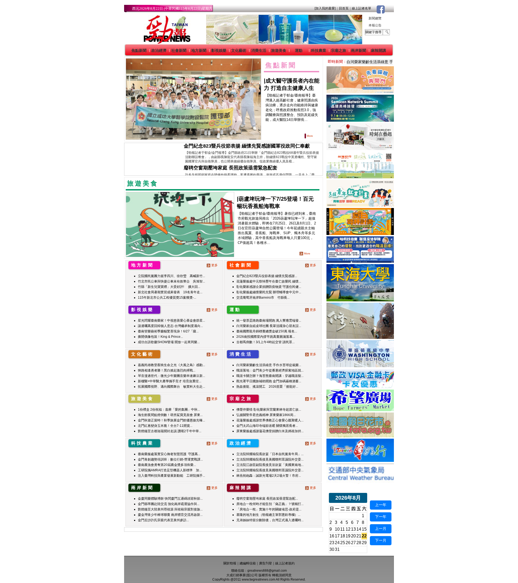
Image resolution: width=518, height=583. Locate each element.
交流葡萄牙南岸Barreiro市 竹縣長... (262, 297)
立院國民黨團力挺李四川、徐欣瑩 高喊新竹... (171, 276)
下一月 (380, 540)
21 (358, 536)
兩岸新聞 (358, 50)
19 (348, 536)
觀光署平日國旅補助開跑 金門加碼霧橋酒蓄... (268, 381)
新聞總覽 (375, 18)
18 (342, 536)
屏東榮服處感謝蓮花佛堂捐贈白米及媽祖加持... (270, 431)
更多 (214, 265)
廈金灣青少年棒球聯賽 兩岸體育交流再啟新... (170, 515)
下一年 (380, 516)
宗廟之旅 (338, 50)
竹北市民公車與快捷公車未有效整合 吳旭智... (171, 281)
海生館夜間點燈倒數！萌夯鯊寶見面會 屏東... (170, 415)
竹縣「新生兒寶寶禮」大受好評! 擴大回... (169, 287)
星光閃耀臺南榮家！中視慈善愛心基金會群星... (171, 320)
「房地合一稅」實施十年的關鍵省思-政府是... (268, 509)
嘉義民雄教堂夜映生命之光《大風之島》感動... (171, 365)
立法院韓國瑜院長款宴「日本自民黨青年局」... (270, 454)
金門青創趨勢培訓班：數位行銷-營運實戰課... (170, 459)
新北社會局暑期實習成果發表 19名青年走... (170, 292)
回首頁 (344, 8)
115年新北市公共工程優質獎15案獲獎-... (167, 297)
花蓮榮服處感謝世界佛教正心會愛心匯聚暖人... (270, 420)
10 (337, 529)
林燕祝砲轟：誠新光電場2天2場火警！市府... (268, 476)
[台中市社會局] (360, 92)
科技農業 (318, 50)
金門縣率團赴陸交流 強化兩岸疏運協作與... (168, 504)
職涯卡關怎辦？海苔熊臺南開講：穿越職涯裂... (270, 376)
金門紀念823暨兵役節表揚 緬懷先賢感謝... (266, 276)
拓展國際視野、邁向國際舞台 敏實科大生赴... (171, 386)
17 (337, 536)
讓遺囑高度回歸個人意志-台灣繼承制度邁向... (170, 326)
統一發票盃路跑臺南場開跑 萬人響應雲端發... (268, 320)
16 (331, 536)
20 (353, 536)
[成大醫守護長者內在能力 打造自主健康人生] (193, 99)
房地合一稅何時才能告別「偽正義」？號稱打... (270, 504)
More (310, 135)
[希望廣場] (360, 409)
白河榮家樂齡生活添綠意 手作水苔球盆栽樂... (268, 365)
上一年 (380, 505)
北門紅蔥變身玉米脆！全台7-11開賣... (165, 426)
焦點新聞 (138, 50)
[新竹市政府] (360, 233)
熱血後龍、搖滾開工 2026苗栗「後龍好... (267, 386)
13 (353, 529)
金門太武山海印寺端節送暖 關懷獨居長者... (267, 426)
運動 (298, 50)
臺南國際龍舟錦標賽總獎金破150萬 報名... (266, 331)
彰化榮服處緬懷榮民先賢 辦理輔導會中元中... (268, 292)
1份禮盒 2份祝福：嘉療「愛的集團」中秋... (169, 409)
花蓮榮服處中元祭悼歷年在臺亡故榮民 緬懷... (268, 281)
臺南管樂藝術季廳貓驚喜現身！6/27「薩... (168, 331)
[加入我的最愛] (325, 8)
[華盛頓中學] (360, 365)
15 (364, 529)
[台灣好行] (360, 460)
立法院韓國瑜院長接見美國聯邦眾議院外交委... (270, 459)
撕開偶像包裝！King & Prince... (160, 337)
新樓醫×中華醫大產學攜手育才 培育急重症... (169, 381)
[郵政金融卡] (360, 386)
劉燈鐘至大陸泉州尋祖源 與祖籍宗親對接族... (170, 509)
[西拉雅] (360, 177)
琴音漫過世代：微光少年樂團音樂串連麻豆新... (171, 376)
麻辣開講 (378, 50)
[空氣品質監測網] (360, 482)
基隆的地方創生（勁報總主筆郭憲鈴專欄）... (268, 515)
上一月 (380, 528)
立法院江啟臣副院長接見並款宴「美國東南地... (270, 465)
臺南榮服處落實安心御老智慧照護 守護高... (169, 454)
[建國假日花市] (360, 436)
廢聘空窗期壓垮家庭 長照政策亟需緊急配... (267, 498)
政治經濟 (158, 50)
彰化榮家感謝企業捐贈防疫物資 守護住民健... (268, 287)
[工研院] (360, 120)
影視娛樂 (218, 50)
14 (358, 529)
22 (364, 536)
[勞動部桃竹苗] (360, 205)
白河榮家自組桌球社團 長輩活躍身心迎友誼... (268, 326)
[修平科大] (360, 337)
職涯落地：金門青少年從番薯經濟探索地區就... (270, 370)
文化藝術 (238, 50)
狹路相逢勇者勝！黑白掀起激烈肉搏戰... (166, 370)
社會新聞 (178, 50)
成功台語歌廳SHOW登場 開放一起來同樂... (169, 342)
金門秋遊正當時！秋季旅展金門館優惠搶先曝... (171, 420)
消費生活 (258, 50)
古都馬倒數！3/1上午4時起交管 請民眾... (265, 342)
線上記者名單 (361, 8)
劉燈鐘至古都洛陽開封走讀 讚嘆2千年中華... (169, 431)
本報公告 (375, 25)
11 (342, 529)
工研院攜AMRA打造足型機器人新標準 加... (170, 470)
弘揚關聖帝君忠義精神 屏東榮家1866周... (266, 415)
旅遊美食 (278, 50)
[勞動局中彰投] (360, 261)
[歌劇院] (360, 148)
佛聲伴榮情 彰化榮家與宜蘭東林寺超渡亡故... (268, 409)
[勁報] (165, 42)
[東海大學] (360, 300)
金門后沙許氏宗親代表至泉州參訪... (163, 520)
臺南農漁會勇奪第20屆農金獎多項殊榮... (167, 465)
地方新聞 (198, 50)
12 (348, 529)
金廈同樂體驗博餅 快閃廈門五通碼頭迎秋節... (170, 498)
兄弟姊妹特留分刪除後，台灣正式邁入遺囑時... (270, 520)
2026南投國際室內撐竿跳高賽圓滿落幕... (265, 337)
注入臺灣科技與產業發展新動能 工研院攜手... (171, 476)
